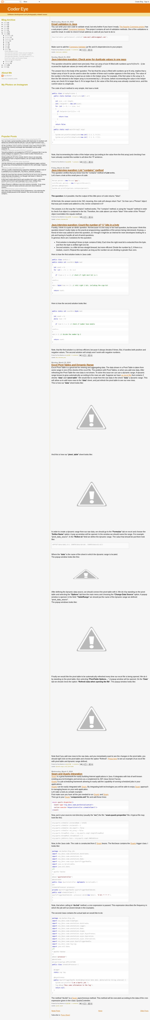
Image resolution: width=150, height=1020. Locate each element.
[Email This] (82, 50)
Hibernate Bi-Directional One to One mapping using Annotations (22, 173)
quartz (57, 1005)
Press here (112, 759)
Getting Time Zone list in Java (11, 177)
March (7, 49)
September (8, 39)
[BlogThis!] (85, 50)
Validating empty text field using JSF (13, 168)
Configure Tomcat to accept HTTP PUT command (17, 150)
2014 (5, 26)
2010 (5, 34)
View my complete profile (9, 79)
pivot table (71, 766)
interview (63, 219)
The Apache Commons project (132, 27)
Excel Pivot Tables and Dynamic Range (72, 364)
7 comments (75, 162)
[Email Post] (79, 49)
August (7, 41)
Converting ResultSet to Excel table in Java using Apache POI (21, 139)
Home (100, 1011)
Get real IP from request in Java (11, 155)
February (8, 61)
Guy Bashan (8, 75)
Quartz (54, 782)
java (60, 52)
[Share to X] (87, 50)
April (6, 47)
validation (64, 52)
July (6, 42)
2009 (5, 65)
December (8, 35)
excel (65, 766)
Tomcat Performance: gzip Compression (14, 189)
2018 (5, 24)
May (6, 46)
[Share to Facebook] (89, 50)
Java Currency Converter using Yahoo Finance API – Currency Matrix (23, 144)
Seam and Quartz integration (66, 773)
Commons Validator (77, 29)
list (67, 219)
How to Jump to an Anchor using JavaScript (15, 161)
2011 (5, 32)
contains (58, 219)
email (57, 52)
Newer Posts (55, 1011)
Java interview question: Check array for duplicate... (19, 53)
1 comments (75, 764)
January (7, 63)
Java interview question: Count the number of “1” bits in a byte (85, 224)
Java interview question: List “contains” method (77, 170)
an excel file (126, 375)
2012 (5, 30)
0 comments (74, 49)
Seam (53, 776)
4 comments (74, 355)
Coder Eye (18, 8)
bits (57, 357)
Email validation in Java (64, 24)
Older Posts (144, 1011)
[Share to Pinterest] (91, 50)
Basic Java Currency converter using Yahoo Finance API (19, 182)
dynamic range (60, 766)
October (7, 37)
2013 (5, 28)
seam (61, 1005)
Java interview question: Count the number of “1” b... (19, 56)
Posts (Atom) (65, 1015)
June (6, 44)
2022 (5, 22)
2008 (5, 67)
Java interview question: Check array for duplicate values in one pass (88, 59)
